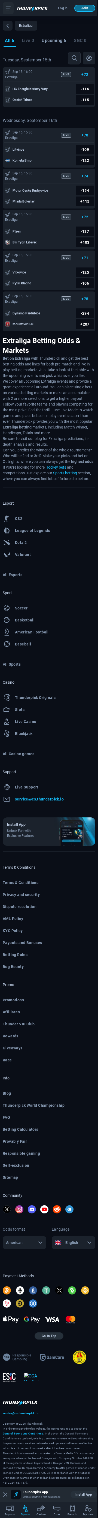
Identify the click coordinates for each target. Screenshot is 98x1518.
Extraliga (11, 77)
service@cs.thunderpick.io (20, 1413)
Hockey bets (55, 467)
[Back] (8, 26)
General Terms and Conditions (23, 1433)
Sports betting (65, 473)
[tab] (9, 41)
